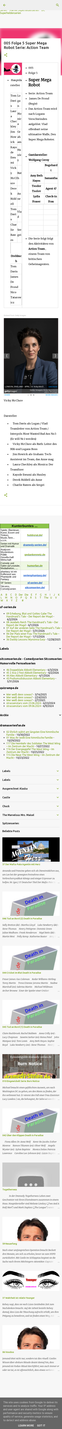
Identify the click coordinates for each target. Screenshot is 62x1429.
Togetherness (9, 1189)
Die (26, 594)
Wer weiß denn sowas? (19, 694)
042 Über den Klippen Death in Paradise (22, 1135)
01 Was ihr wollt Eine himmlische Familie (29, 737)
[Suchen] (57, 5)
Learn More (26, 1425)
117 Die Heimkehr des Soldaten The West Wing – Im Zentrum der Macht (33, 745)
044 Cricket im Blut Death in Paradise (21, 972)
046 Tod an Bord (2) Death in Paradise (22, 918)
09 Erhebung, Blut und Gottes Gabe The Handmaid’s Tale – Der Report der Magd (29, 615)
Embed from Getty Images (15, 315)
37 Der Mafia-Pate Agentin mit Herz (21, 864)
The (46, 597)
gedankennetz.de (34, 554)
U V (54, 597)
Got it (41, 1425)
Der (21, 594)
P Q (24, 597)
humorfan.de (35, 565)
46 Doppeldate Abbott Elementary (25, 669)
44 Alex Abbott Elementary (21, 675)
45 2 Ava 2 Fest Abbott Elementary (26, 672)
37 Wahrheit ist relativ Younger (18, 1298)
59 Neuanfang (9, 1243)
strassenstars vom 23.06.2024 (23, 703)
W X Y (7, 600)
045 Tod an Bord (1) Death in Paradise (22, 1027)
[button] (6, 55)
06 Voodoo (8, 1352)
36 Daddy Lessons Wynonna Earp (25, 639)
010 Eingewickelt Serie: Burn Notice (20, 1081)
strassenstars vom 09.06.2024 (23, 706)
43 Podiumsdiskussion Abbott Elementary (30, 678)
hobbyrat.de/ (34, 535)
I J (52, 594)
